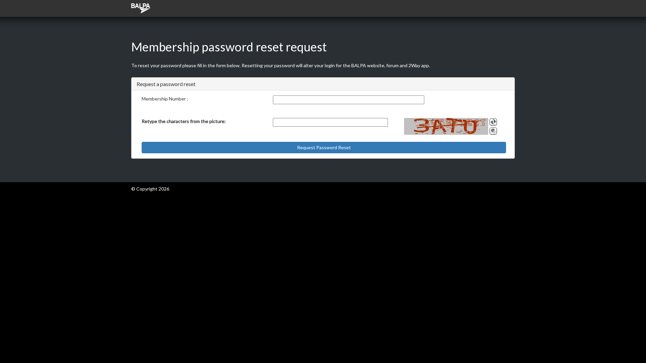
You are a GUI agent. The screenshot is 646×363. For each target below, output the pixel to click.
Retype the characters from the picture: (184, 121)
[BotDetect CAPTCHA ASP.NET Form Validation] (446, 126)
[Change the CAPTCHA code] (493, 122)
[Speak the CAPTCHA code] (493, 131)
